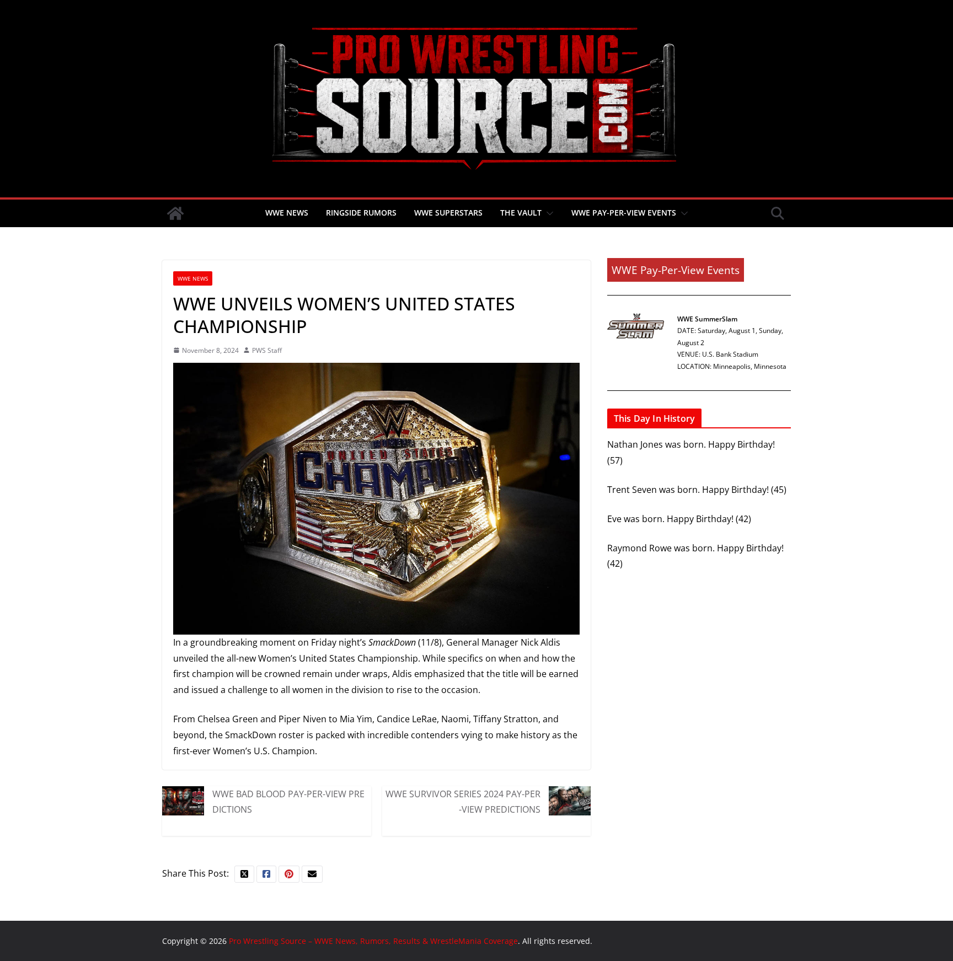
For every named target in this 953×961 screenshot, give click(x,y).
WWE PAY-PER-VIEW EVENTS (623, 212)
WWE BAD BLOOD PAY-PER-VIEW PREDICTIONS (288, 801)
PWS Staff (267, 350)
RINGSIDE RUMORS (361, 212)
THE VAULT (521, 212)
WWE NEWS (286, 212)
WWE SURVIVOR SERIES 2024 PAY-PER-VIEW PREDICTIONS (463, 801)
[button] (548, 213)
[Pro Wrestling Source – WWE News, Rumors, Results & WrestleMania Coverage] (175, 213)
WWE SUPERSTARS (448, 212)
